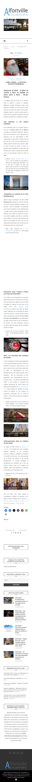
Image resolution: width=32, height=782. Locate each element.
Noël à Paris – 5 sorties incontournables (16, 83)
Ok (16, 779)
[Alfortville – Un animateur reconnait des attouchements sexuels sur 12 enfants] (9, 654)
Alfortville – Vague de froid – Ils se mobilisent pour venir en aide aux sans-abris (21, 642)
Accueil (6, 46)
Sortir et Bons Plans (16, 79)
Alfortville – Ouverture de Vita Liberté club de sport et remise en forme (21, 629)
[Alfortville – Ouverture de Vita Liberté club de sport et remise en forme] (9, 628)
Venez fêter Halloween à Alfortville (12, 678)
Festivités (10, 78)
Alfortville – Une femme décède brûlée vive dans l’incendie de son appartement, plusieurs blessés (20, 615)
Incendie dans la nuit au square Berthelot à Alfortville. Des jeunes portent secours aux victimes (15, 696)
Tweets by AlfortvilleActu (10, 566)
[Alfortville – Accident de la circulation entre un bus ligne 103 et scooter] (9, 600)
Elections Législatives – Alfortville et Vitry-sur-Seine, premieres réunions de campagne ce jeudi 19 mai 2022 (15, 690)
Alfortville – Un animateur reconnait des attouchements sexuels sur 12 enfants (21, 655)
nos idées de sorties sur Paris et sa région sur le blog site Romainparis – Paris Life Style (16, 501)
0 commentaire (23, 530)
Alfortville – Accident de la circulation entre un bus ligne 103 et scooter (21, 601)
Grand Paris (19, 78)
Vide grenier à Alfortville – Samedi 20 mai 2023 (16, 683)
